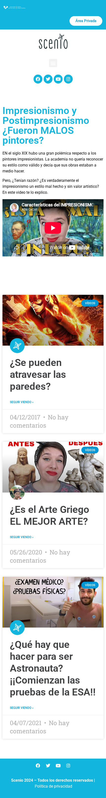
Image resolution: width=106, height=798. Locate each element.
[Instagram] (68, 79)
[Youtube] (58, 79)
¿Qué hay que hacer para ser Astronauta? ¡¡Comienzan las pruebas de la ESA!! (53, 668)
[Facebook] (38, 79)
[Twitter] (48, 79)
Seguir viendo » (22, 402)
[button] (53, 63)
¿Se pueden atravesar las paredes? (38, 374)
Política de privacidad (53, 786)
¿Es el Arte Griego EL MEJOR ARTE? (49, 515)
